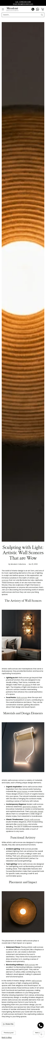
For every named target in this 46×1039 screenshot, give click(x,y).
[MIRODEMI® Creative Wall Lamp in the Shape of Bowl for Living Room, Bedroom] (23, 912)
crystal (19, 824)
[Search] (42, 15)
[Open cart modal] (42, 9)
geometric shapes (30, 807)
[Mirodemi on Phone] (32, 9)
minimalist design (36, 811)
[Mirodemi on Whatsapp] (37, 9)
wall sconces (37, 981)
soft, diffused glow (24, 856)
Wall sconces (22, 697)
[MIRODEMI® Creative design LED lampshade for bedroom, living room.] (23, 747)
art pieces (26, 685)
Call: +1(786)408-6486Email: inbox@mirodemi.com (23, 3)
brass (25, 824)
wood (19, 791)
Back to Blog (7, 1037)
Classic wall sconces (32, 819)
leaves (24, 791)
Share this (9, 1024)
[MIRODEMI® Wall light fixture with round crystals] (23, 635)
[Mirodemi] (12, 9)
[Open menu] (3, 9)
